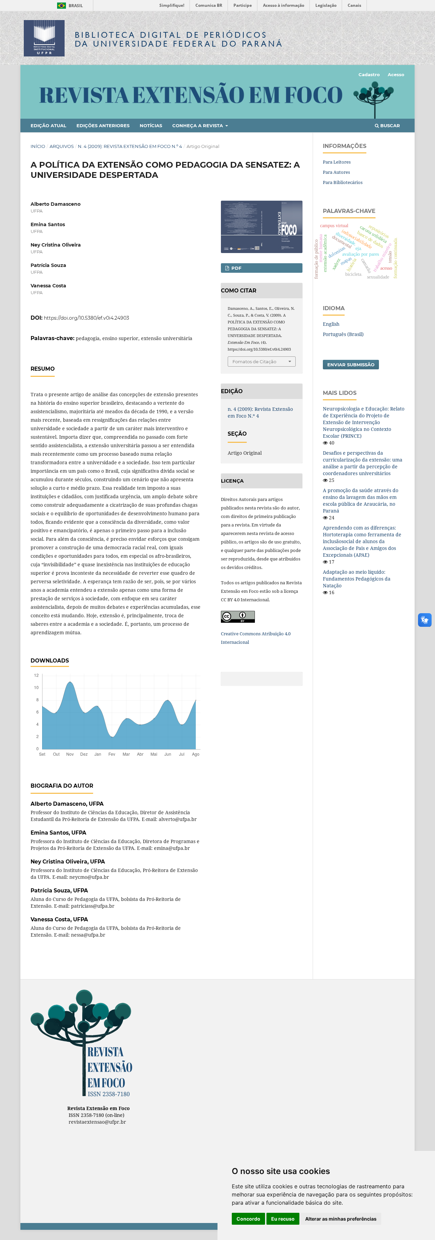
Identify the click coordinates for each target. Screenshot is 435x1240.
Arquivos (62, 146)
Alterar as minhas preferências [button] (341, 1219)
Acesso (396, 74)
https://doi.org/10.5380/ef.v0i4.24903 (86, 318)
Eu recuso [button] (283, 1219)
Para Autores (336, 172)
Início (38, 146)
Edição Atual (48, 125)
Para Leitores (337, 162)
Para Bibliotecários (343, 182)
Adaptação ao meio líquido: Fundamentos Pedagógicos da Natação (356, 579)
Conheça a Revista (198, 125)
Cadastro (369, 74)
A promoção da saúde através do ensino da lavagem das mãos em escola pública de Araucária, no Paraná (360, 500)
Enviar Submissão (351, 364)
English (331, 324)
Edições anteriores (102, 125)
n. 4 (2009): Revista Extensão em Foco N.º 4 (130, 146)
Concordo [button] (248, 1219)
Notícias (151, 125)
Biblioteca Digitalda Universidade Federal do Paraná (179, 39)
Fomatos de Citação (254, 361)
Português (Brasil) (343, 334)
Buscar (389, 125)
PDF (235, 268)
